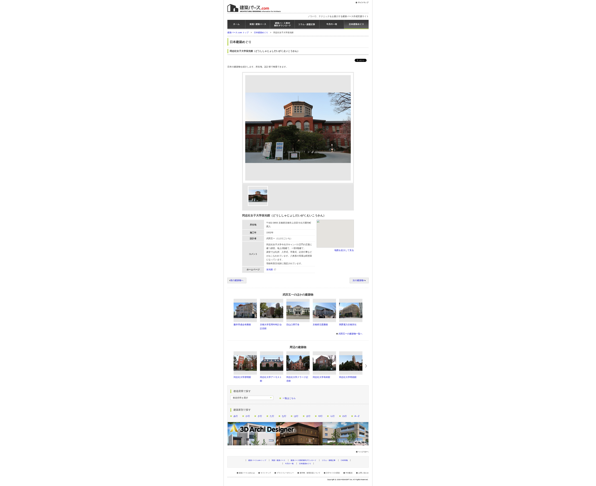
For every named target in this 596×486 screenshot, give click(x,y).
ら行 (332, 416)
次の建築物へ (359, 280)
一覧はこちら (289, 398)
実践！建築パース (257, 24)
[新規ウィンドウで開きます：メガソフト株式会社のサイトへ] (348, 480)
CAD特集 (344, 460)
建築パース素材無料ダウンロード (282, 24)
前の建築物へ (236, 280)
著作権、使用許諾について (310, 473)
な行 (284, 416)
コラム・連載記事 (307, 24)
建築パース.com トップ (238, 32)
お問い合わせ (363, 473)
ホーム (236, 24)
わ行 (344, 416)
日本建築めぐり (356, 24)
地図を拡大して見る (344, 250)
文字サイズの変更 (333, 473)
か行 (248, 416)
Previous (230, 366)
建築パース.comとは (247, 473)
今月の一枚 (331, 24)
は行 (296, 416)
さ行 (260, 416)
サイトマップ (266, 473)
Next (366, 366)
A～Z (356, 416)
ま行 (308, 416)
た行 (272, 416)
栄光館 (269, 269)
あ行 (235, 416)
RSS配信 (349, 473)
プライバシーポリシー (285, 473)
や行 (320, 416)
